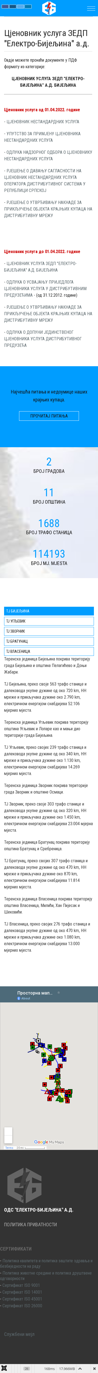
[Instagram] (12, 6)
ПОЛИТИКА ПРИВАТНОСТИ (30, 1224)
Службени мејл (19, 1334)
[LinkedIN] (28, 6)
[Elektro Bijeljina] (49, 7)
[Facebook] (5, 6)
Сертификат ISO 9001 (21, 1285)
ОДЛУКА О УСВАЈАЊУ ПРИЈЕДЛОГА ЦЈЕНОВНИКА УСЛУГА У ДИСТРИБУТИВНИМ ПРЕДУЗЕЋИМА (45, 289)
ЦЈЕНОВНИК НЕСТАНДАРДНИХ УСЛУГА (43, 121)
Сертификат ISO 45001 (22, 1299)
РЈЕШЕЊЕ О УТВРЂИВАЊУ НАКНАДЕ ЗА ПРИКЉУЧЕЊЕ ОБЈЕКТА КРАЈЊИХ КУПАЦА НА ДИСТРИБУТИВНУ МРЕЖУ (48, 209)
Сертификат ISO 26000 (22, 1305)
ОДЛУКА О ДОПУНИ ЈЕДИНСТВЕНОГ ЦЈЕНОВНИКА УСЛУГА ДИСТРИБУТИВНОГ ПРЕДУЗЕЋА (43, 339)
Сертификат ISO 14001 (22, 1292)
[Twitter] (20, 6)
